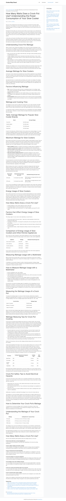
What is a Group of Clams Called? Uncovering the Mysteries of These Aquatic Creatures (53, 25)
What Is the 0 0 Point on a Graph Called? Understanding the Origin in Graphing (21, 483)
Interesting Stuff (50, 2)
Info (39, 2)
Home (7, 9)
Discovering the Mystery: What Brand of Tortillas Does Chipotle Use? (52, 21)
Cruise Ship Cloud (11, 2)
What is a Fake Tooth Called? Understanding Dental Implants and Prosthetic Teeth (22, 488)
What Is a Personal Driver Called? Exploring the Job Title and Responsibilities (21, 487)
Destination (44, 2)
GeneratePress (39, 499)
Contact (56, 2)
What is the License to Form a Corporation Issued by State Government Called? (22, 482)
